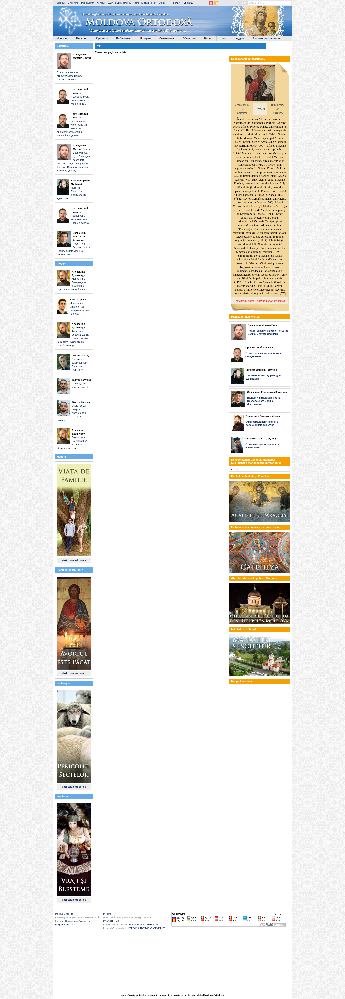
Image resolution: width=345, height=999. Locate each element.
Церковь (81, 38)
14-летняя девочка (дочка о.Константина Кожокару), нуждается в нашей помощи (73, 335)
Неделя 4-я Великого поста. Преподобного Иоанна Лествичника (74, 244)
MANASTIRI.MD (111, 921)
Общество (189, 38)
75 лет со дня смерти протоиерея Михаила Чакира (74, 411)
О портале (73, 3)
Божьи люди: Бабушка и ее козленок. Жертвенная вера (72, 439)
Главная (61, 3)
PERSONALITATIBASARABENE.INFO (147, 928)
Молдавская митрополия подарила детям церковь (79, 306)
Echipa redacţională (64, 924)
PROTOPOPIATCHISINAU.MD (144, 924)
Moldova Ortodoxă (64, 914)
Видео (208, 38)
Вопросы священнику (145, 3)
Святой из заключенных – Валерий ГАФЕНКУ (81, 362)
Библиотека (123, 38)
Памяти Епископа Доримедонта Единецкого (73, 189)
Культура (102, 38)
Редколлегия (87, 3)
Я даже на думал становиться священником (80, 96)
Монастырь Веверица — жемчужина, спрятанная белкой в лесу (72, 280)
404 (99, 45)
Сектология (166, 38)
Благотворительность (267, 38)
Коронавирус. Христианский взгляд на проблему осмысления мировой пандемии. (72, 125)
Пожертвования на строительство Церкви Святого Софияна (74, 67)
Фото (224, 38)
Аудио (240, 38)
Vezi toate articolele (74, 560)
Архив (162, 3)
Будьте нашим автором (119, 3)
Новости (62, 38)
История (145, 38)
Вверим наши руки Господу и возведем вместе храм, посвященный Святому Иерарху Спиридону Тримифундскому (74, 158)
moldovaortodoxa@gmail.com (76, 921)
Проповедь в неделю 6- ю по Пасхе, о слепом (80, 215)
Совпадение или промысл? (81, 383)
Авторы (101, 3)
